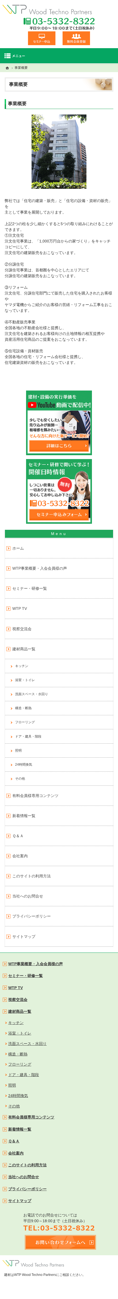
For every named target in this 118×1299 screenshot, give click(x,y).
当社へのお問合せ (27, 896)
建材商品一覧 (23, 649)
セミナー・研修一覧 (29, 588)
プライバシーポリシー (31, 916)
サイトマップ (23, 936)
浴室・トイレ (25, 680)
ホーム (18, 548)
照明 (18, 750)
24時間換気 (23, 764)
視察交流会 (22, 629)
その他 (20, 779)
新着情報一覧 (23, 816)
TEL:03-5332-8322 (59, 24)
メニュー (59, 55)
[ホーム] (7, 68)
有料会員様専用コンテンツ (35, 795)
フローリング (25, 722)
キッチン (21, 666)
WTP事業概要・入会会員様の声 (39, 568)
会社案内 (20, 856)
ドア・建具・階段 (28, 736)
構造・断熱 (23, 708)
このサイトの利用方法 (31, 876)
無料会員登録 (76, 38)
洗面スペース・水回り (31, 694)
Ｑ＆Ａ (18, 836)
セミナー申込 (41, 38)
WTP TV (19, 608)
